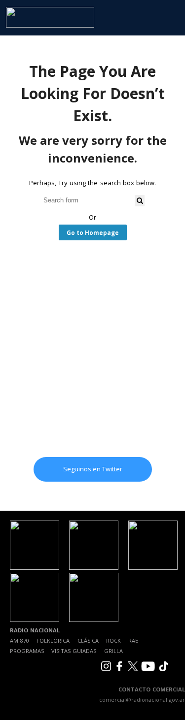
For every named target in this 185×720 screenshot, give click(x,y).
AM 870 (19, 640)
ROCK (113, 640)
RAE (133, 640)
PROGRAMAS (27, 651)
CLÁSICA (88, 640)
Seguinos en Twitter (92, 468)
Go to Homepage (93, 232)
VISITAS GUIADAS (73, 651)
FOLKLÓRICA (53, 640)
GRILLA (113, 651)
